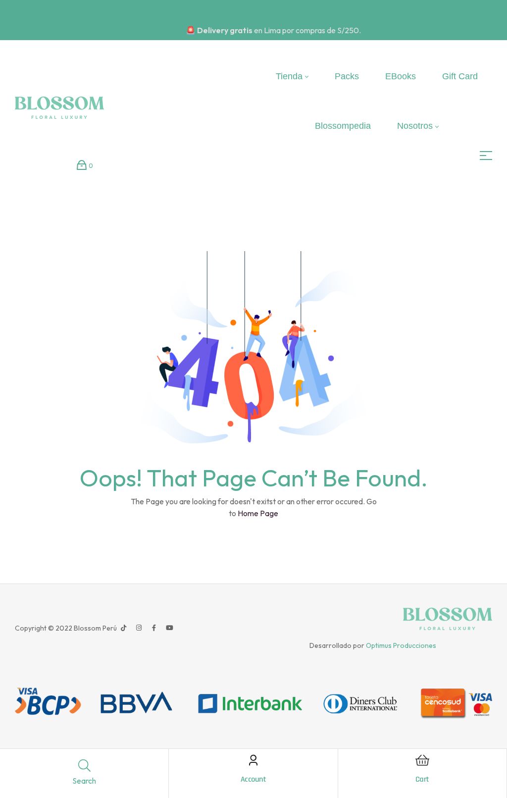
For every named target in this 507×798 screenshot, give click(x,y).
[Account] (253, 760)
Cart (422, 779)
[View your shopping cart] (82, 165)
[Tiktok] (123, 628)
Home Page (258, 513)
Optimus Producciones (401, 645)
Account (253, 779)
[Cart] (422, 760)
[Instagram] (138, 628)
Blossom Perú (94, 628)
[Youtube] (169, 628)
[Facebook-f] (154, 628)
